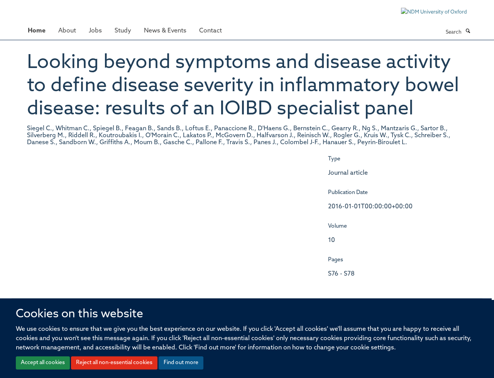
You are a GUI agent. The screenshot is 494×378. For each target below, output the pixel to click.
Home (37, 31)
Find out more (181, 363)
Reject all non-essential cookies (114, 363)
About (67, 31)
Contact (210, 31)
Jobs (95, 31)
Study (123, 31)
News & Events (165, 31)
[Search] (468, 31)
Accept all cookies (43, 363)
